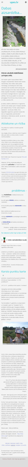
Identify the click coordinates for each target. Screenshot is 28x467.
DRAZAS (11, 200)
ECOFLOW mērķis (10, 172)
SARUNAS (12, 443)
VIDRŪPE (13, 445)
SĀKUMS (7, 443)
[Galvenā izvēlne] (2, 2)
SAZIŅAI (18, 445)
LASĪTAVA (7, 445)
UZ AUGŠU (23, 445)
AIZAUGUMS (18, 205)
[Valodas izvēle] (26, 2)
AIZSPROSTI (9, 216)
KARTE (17, 443)
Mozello (9, 459)
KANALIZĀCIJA (6, 222)
